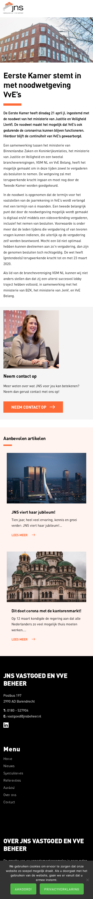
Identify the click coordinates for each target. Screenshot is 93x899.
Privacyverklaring (61, 889)
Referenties (12, 780)
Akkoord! (23, 889)
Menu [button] (85, 11)
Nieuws (8, 766)
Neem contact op (28, 407)
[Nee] (87, 880)
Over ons (9, 795)
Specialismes (13, 773)
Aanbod (8, 787)
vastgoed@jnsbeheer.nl (24, 716)
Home (7, 759)
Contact (9, 802)
